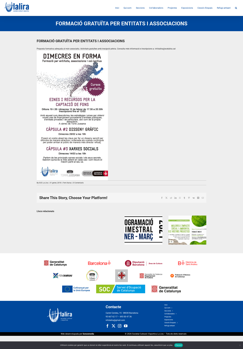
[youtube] (125, 326)
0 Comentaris (78, 183)
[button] (236, 8)
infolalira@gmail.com (115, 320)
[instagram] (119, 326)
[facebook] (107, 326)
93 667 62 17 (111, 316)
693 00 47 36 (126, 316)
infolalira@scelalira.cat (165, 49)
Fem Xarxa (67, 183)
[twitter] (113, 326)
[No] (240, 345)
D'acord (179, 345)
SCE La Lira (43, 183)
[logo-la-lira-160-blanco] (59, 309)
